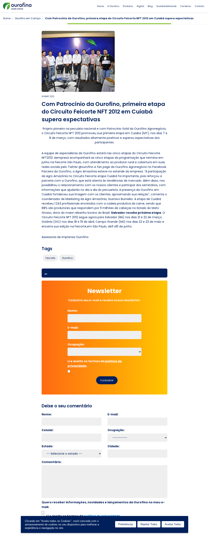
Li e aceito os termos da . (95, 363)
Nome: (75, 311)
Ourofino (67, 258)
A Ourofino (113, 6)
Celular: (48, 430)
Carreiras (185, 6)
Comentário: (52, 462)
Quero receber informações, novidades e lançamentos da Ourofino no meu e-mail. (103, 504)
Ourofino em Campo (28, 18)
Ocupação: (76, 344)
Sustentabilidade (166, 6)
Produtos (128, 6)
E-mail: (75, 328)
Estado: (47, 446)
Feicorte (50, 258)
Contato (199, 6)
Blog (150, 6)
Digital (140, 6)
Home (100, 6)
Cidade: (114, 446)
